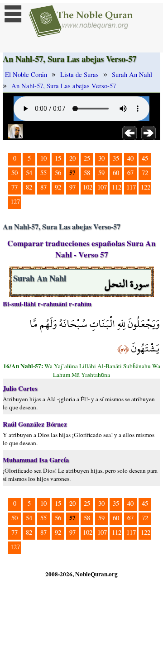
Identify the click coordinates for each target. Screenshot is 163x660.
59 (101, 172)
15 (58, 158)
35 (116, 158)
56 (58, 172)
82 (29, 187)
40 (130, 158)
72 (145, 172)
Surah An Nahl (132, 74)
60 (116, 172)
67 (130, 172)
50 (14, 172)
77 (14, 187)
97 (72, 187)
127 (15, 201)
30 (101, 158)
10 (43, 158)
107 (102, 187)
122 (145, 187)
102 (87, 187)
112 (116, 187)
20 (72, 158)
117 (131, 187)
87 (43, 187)
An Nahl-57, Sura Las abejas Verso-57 (63, 85)
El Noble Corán (26, 74)
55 (43, 172)
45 (145, 158)
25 (87, 158)
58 (87, 172)
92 (58, 187)
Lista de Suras (79, 74)
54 (29, 172)
